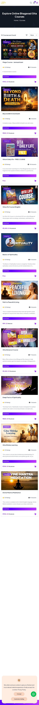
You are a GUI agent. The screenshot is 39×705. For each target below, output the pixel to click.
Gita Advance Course (10, 350)
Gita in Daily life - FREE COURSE (14, 159)
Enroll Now (6, 76)
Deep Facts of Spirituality (12, 397)
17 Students (33, 355)
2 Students (33, 118)
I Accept (19, 694)
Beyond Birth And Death (11, 114)
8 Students (33, 307)
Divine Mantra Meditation (12, 493)
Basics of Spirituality (10, 254)
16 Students (33, 497)
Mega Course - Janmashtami (13, 62)
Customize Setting (19, 699)
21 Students (33, 450)
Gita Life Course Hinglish (11, 207)
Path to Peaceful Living (11, 302)
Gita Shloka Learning (10, 445)
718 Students (32, 164)
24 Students (33, 212)
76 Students (33, 67)
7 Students (33, 402)
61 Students (33, 259)
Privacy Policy (22, 689)
